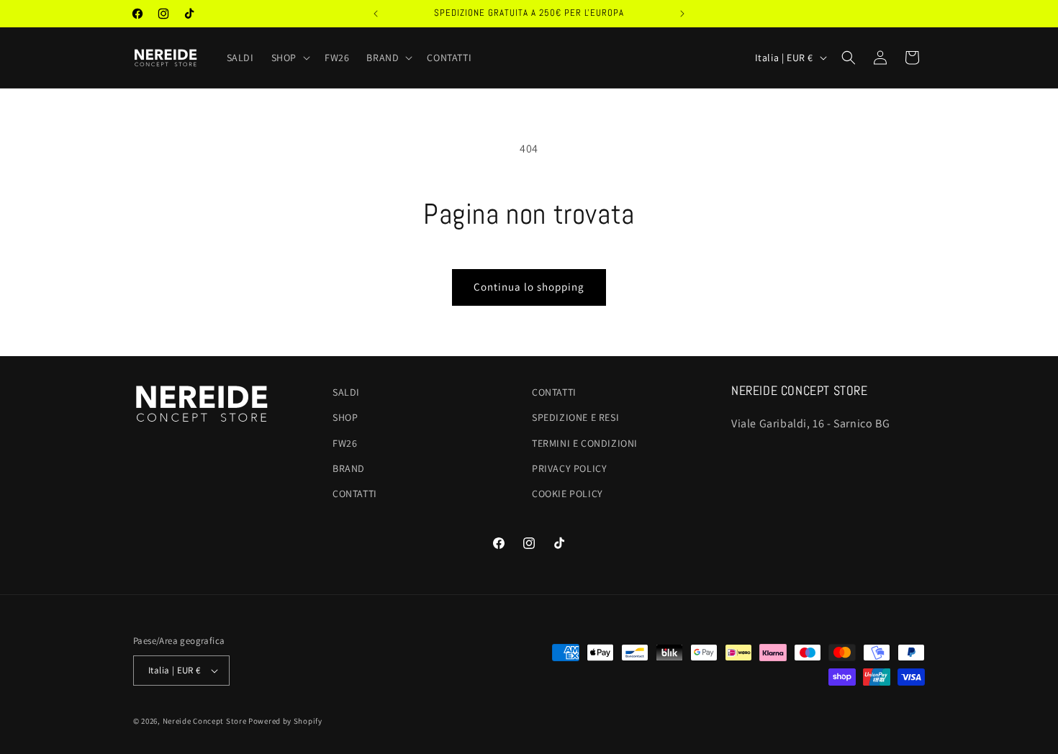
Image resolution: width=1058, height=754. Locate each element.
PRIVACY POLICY (569, 468)
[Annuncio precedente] (376, 13)
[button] (289, 57)
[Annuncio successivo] (682, 13)
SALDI (346, 392)
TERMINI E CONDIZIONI (585, 443)
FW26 (345, 443)
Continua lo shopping (529, 287)
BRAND (349, 468)
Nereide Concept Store (205, 721)
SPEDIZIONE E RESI (575, 417)
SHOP (345, 417)
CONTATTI (355, 493)
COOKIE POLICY (567, 493)
